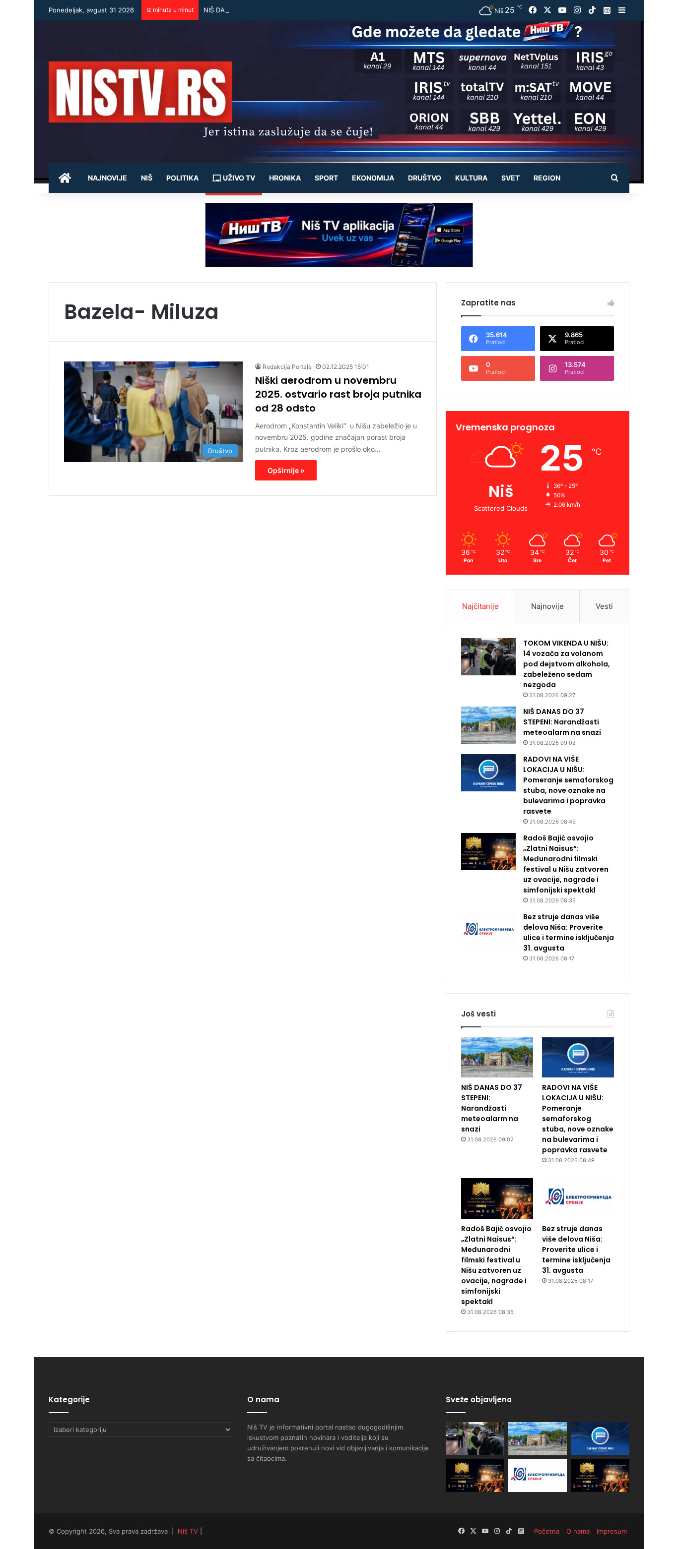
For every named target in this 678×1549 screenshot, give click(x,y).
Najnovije (107, 178)
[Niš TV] (140, 92)
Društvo (424, 178)
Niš (146, 178)
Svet (510, 178)
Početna (546, 1531)
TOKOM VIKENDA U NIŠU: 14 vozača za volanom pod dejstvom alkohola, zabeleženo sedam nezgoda (566, 664)
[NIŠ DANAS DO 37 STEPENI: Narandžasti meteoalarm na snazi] (488, 725)
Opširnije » (286, 470)
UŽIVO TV (238, 178)
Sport (326, 178)
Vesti (604, 606)
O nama (578, 1531)
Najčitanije (480, 606)
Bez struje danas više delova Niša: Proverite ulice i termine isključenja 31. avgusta (568, 932)
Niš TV (188, 1531)
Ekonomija (373, 178)
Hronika (285, 178)
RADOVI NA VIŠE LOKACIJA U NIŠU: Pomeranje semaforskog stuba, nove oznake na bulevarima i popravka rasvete (568, 785)
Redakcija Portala (287, 366)
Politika (182, 178)
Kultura (471, 178)
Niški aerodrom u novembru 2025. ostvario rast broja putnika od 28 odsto (338, 394)
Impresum (612, 1531)
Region (547, 178)
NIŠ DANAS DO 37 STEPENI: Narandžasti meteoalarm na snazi (298, 10)
